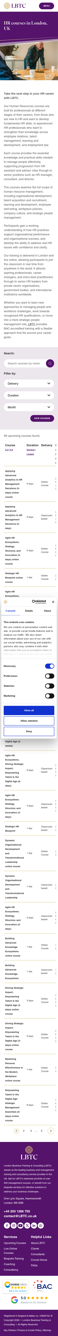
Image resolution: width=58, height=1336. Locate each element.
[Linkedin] (34, 1225)
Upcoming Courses (15, 1243)
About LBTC (38, 1243)
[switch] (49, 676)
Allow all (29, 710)
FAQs (34, 1265)
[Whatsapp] (41, 1225)
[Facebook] (7, 1225)
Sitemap (47, 1330)
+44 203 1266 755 (17, 1211)
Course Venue (39, 1259)
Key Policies (10, 1330)
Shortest (30, 450)
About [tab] (47, 610)
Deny (29, 731)
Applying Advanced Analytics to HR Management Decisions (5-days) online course (13, 484)
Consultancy (11, 1269)
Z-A (11, 450)
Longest (30, 454)
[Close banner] (53, 602)
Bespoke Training (14, 1258)
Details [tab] (29, 610)
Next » (51, 1130)
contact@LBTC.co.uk (20, 1216)
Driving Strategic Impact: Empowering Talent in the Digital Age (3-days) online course (14, 1000)
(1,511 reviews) (18, 1291)
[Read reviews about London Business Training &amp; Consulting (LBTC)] (15, 1285)
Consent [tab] (10, 610)
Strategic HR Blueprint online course (14, 577)
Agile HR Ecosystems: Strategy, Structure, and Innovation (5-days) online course (13, 550)
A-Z (6, 450)
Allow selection (29, 720)
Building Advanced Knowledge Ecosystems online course (12, 947)
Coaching (9, 1264)
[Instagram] (14, 1225)
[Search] (50, 363)
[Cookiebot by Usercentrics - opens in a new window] (34, 602)
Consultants (38, 1254)
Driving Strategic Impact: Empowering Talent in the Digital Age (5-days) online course (14, 1036)
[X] (27, 1225)
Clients (35, 1248)
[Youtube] (20, 1225)
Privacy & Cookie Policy (29, 1330)
